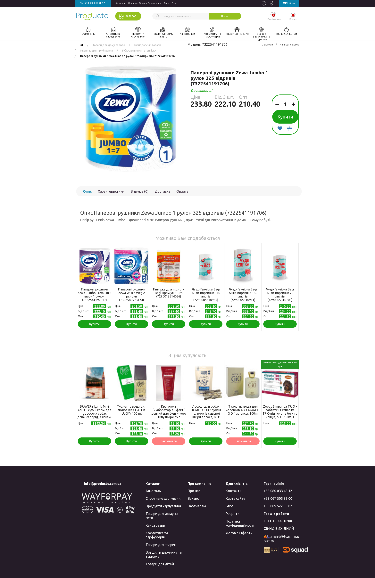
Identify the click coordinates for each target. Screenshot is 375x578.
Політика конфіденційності (240, 523)
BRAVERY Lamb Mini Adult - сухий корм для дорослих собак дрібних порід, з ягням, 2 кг (94, 413)
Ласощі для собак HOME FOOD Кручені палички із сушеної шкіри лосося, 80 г (206, 412)
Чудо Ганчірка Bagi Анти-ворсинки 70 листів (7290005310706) (280, 295)
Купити (285, 116)
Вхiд (174, 3)
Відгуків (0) (139, 191)
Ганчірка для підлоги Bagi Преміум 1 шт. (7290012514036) (168, 293)
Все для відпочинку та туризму (164, 554)
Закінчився (169, 441)
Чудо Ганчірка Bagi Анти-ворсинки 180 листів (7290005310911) (243, 295)
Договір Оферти (239, 533)
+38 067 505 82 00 (278, 498)
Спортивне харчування (164, 498)
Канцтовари (155, 525)
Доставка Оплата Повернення (145, 3)
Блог (166, 3)
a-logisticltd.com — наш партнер (281, 538)
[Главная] (81, 45)
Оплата (182, 191)
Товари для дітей (160, 564)
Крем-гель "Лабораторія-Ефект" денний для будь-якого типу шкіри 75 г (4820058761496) (168, 413)
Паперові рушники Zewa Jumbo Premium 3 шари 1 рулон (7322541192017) (95, 295)
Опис (87, 191)
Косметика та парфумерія (157, 535)
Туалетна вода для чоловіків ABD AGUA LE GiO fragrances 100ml (243, 410)
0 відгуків (267, 44)
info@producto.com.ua (102, 483)
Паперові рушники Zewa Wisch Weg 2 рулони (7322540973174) (131, 295)
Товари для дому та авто (162, 516)
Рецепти (232, 514)
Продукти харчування (163, 506)
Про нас (194, 491)
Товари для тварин (161, 545)
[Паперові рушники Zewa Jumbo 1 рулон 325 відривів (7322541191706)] (130, 118)
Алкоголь (153, 491)
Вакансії (194, 498)
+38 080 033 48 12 (278, 491)
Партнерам (197, 506)
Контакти (121, 3)
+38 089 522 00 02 (278, 506)
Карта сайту (235, 498)
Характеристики (111, 191)
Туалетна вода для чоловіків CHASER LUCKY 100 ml (131, 410)
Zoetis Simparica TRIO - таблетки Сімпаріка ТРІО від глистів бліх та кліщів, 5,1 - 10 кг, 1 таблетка (279, 413)
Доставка (162, 191)
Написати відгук (289, 44)
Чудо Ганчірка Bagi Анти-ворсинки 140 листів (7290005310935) (206, 295)
